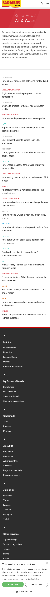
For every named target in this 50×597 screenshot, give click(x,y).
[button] (25, 592)
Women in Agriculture (12, 544)
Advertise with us (10, 461)
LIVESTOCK (5, 161)
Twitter (6, 500)
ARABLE (4, 286)
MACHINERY (6, 224)
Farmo (6, 554)
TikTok (6, 519)
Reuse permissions (11, 475)
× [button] (47, 563)
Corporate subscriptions (13, 401)
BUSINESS (5, 186)
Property (7, 426)
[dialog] (25, 578)
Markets (7, 362)
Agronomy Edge (10, 540)
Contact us (8, 456)
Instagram (7, 514)
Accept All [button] (13, 584)
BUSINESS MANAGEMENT (10, 115)
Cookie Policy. (33, 579)
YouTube (7, 510)
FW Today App (9, 392)
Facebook (7, 495)
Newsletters (8, 387)
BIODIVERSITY (6, 149)
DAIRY (4, 124)
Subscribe (7, 466)
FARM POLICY (6, 211)
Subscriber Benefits (12, 396)
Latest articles (9, 348)
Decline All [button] (36, 584)
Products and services (13, 366)
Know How (7, 352)
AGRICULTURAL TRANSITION (11, 90)
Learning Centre (10, 357)
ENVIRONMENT (7, 77)
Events (6, 558)
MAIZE (4, 298)
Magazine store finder (13, 470)
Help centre (8, 451)
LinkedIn (7, 505)
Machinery (7, 431)
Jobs (5, 421)
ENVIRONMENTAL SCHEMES (11, 199)
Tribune (6, 549)
